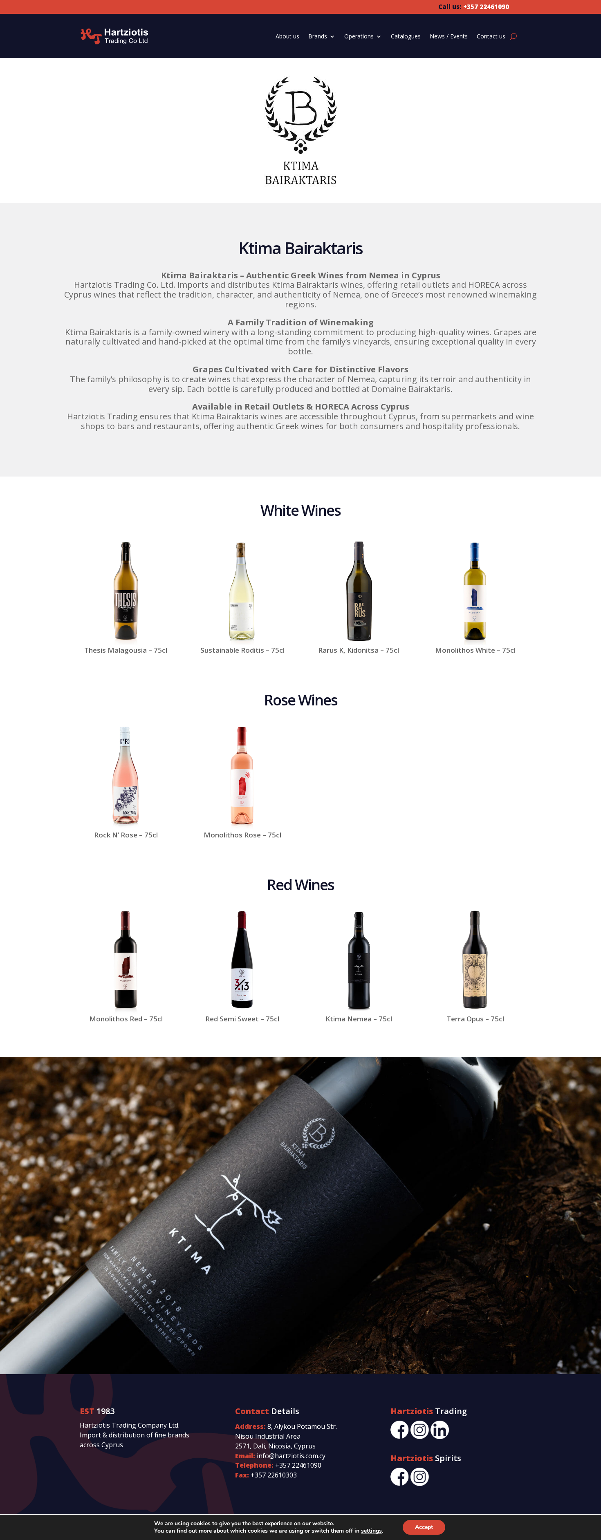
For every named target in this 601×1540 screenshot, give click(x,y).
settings (371, 1531)
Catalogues (406, 36)
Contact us (491, 36)
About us (287, 36)
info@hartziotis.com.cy (291, 1455)
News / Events (449, 36)
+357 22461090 (298, 1465)
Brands (317, 36)
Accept (424, 1527)
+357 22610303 (274, 1475)
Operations (359, 36)
